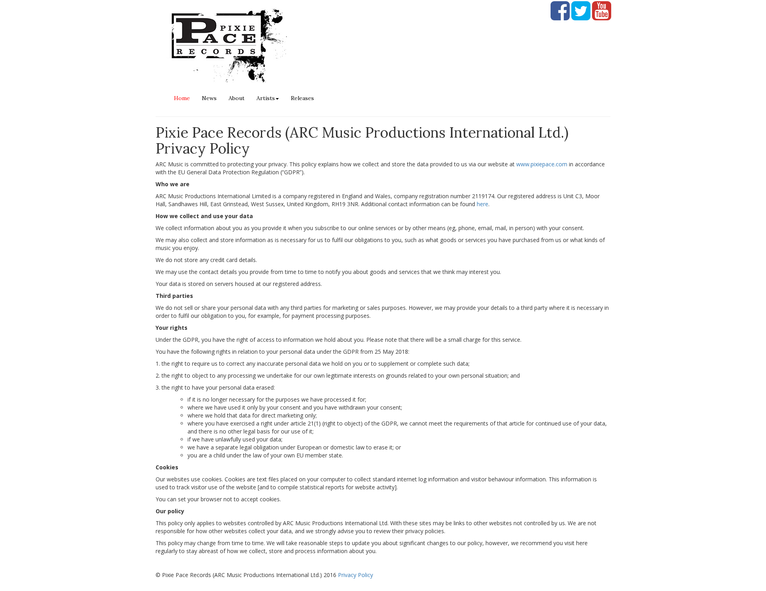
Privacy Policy (355, 575)
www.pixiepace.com (541, 164)
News (209, 98)
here (482, 204)
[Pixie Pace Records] (350, 44)
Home (182, 98)
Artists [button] (266, 98)
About (237, 98)
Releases (302, 98)
